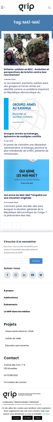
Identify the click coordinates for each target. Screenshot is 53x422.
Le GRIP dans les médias (17, 311)
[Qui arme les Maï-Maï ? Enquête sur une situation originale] (26, 175)
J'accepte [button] (16, 418)
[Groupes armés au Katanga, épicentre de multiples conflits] (26, 114)
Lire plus (46, 414)
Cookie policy (8, 402)
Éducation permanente (17, 345)
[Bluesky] (40, 275)
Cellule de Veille (13, 338)
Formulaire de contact (15, 382)
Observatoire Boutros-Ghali (19, 331)
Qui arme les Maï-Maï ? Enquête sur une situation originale (25, 196)
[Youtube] (32, 275)
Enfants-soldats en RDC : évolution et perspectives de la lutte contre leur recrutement (26, 72)
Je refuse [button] (27, 418)
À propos (9, 290)
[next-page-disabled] (16, 226)
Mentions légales (21, 402)
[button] (47, 7)
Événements (10, 304)
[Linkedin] (24, 275)
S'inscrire (36, 261)
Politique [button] (38, 418)
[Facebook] (7, 275)
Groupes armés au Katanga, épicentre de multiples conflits (22, 135)
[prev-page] (8, 226)
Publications (11, 297)
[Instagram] (15, 275)
